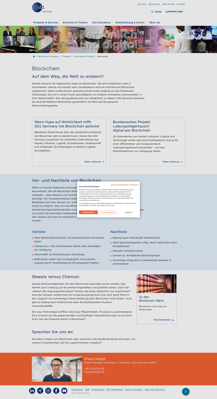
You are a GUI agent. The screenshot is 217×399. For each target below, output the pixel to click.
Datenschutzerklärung (119, 185)
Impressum (133, 185)
